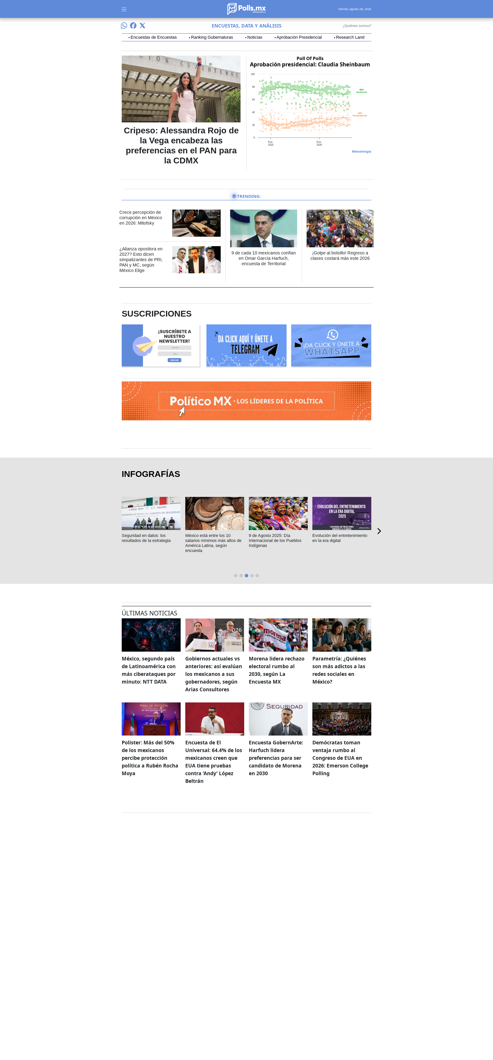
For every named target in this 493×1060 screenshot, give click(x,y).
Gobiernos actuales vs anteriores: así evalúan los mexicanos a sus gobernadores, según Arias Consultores (213, 674)
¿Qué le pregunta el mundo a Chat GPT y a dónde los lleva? (277, 538)
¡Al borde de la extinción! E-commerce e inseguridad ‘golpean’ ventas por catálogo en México (339, 543)
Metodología (361, 151)
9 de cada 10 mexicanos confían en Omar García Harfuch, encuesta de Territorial (263, 258)
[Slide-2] (246, 575)
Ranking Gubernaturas (212, 37)
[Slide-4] (257, 575)
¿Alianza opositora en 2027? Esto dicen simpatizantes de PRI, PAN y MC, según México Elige (141, 259)
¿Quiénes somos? (357, 25)
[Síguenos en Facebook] (133, 25)
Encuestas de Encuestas (154, 37)
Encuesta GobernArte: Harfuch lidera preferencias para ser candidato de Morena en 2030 (276, 758)
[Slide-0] (235, 575)
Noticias (254, 37)
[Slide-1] (241, 575)
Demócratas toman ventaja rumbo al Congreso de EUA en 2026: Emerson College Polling (340, 758)
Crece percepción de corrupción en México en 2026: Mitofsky (140, 218)
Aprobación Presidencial (299, 37)
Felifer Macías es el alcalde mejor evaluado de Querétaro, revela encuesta (213, 540)
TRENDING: (249, 196)
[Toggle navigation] (124, 9)
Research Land (350, 37)
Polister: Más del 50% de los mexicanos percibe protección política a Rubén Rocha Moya (150, 758)
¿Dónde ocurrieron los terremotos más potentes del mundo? (148, 540)
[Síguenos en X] (142, 25)
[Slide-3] (252, 575)
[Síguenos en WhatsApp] (124, 25)
